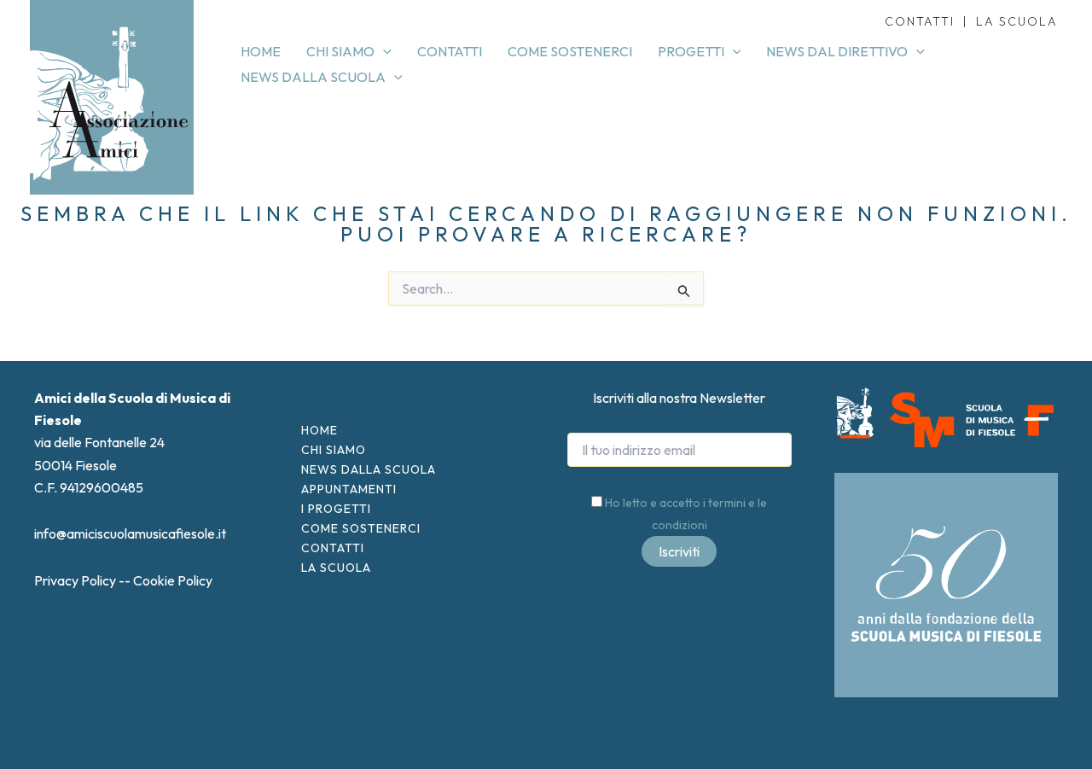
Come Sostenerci (361, 528)
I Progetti (336, 508)
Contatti (332, 548)
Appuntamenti (349, 489)
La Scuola (336, 567)
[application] (383, 51)
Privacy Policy (75, 580)
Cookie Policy (172, 580)
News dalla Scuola (368, 469)
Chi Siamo (333, 449)
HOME (319, 430)
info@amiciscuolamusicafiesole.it (130, 533)
